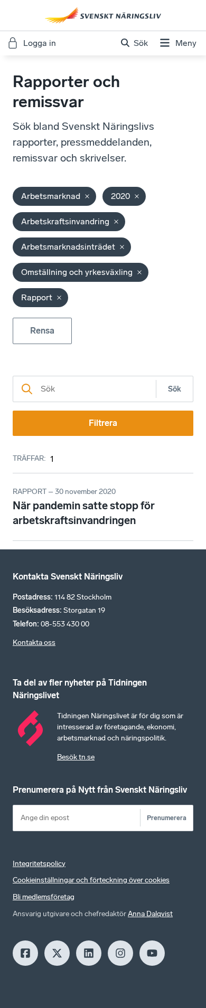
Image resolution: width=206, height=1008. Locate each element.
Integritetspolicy (39, 863)
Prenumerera (166, 818)
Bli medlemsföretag (43, 896)
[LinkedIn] (88, 953)
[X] (57, 953)
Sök (174, 389)
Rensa (42, 331)
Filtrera (103, 423)
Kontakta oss (34, 642)
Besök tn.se (76, 757)
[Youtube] (152, 953)
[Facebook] (25, 953)
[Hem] (103, 15)
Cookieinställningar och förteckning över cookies (91, 880)
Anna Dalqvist (150, 913)
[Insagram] (120, 953)
